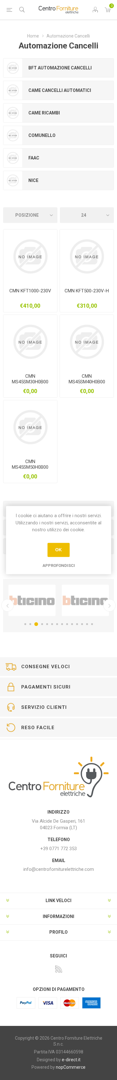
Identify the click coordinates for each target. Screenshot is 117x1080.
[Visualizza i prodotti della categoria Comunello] (12, 135)
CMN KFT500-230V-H (87, 291)
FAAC (33, 157)
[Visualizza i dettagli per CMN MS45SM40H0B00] (87, 342)
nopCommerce (70, 1067)
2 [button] (30, 624)
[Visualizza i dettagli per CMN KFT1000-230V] (30, 256)
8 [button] (62, 624)
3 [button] (36, 624)
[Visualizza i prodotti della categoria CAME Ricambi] (12, 112)
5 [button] (47, 624)
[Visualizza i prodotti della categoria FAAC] (12, 158)
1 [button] (25, 624)
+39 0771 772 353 (58, 848)
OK (58, 549)
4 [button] (42, 624)
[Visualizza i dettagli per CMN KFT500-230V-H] (87, 256)
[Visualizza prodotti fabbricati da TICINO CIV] (32, 600)
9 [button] (67, 624)
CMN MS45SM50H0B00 (30, 464)
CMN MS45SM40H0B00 (87, 379)
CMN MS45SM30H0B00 (30, 379)
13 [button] (87, 624)
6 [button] (52, 624)
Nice (33, 180)
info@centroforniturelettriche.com (58, 869)
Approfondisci (58, 565)
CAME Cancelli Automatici (59, 90)
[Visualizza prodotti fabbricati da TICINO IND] (85, 600)
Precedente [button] (7, 605)
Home (33, 35)
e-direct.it (71, 1059)
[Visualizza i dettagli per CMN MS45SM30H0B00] (30, 342)
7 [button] (57, 624)
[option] (32, 600)
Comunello (42, 135)
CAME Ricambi (44, 112)
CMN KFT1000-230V (30, 291)
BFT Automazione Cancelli (60, 67)
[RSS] (59, 969)
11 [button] (77, 624)
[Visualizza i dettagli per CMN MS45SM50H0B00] (30, 427)
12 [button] (82, 624)
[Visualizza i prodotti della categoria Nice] (12, 180)
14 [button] (92, 624)
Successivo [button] (109, 605)
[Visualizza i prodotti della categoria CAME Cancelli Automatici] (12, 90)
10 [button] (72, 624)
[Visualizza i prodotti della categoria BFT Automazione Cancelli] (12, 67)
